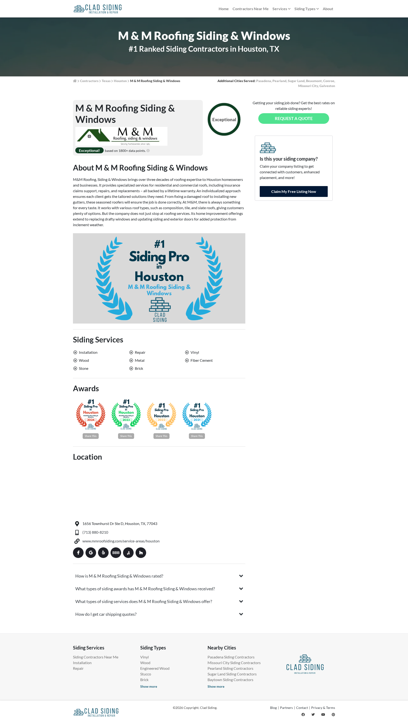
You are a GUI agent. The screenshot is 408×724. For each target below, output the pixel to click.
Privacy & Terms (323, 708)
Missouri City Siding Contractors (234, 662)
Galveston (327, 86)
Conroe (328, 81)
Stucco (145, 674)
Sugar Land (296, 81)
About (328, 8)
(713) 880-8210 (95, 532)
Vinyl (144, 657)
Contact (302, 708)
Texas (106, 81)
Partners (286, 708)
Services (279, 8)
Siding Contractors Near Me (95, 657)
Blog (273, 708)
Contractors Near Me (251, 8)
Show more (148, 686)
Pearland (279, 81)
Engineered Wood (155, 668)
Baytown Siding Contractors (230, 679)
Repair (78, 668)
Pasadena (263, 81)
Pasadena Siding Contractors (231, 657)
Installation (82, 662)
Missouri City (308, 86)
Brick (144, 679)
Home (224, 8)
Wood (145, 662)
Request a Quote (294, 118)
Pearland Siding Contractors (230, 668)
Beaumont (314, 81)
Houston (120, 81)
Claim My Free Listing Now (293, 191)
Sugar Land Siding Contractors (232, 674)
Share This (91, 435)
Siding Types (304, 8)
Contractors (89, 81)
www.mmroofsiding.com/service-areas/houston (121, 541)
